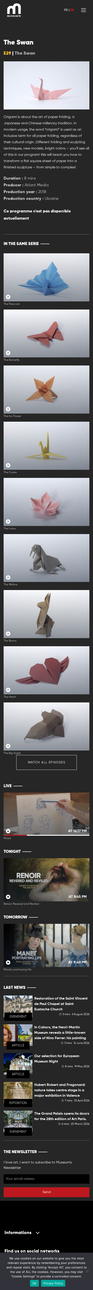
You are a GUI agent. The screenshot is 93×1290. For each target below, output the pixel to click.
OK (34, 1283)
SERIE (76, 244)
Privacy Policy (53, 1283)
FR (66, 10)
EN (72, 10)
